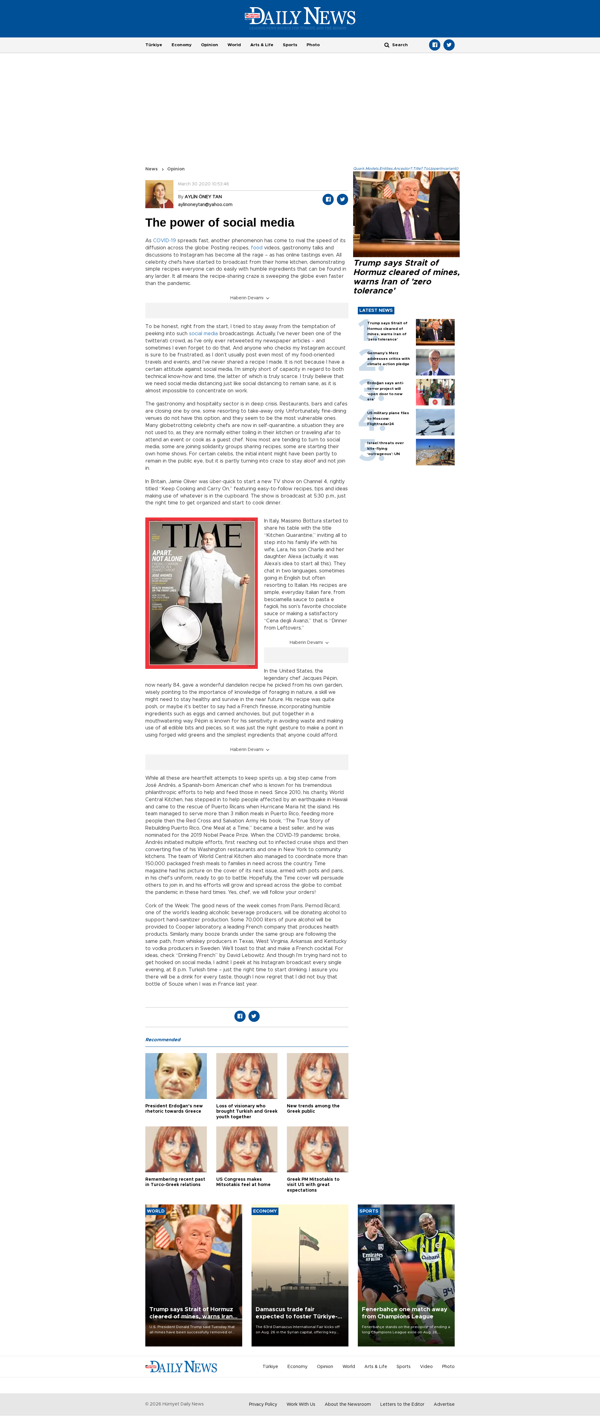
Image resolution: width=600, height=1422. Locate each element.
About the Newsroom (348, 1404)
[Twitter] (449, 45)
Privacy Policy (263, 1404)
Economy (182, 45)
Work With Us (301, 1404)
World (234, 45)
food (256, 247)
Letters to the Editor (402, 1404)
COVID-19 (164, 240)
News (151, 169)
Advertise (444, 1404)
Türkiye (153, 45)
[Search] (386, 44)
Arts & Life (261, 45)
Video (426, 1367)
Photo (313, 45)
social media (203, 333)
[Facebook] (434, 45)
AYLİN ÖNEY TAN (203, 197)
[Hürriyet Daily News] (300, 18)
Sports (290, 45)
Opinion (209, 45)
